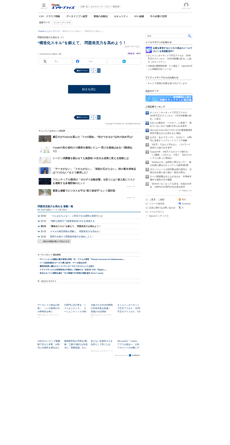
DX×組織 (139, 16)
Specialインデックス (159, 216)
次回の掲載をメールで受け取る (54, 210)
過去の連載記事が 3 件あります (56, 241)
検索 (189, 36)
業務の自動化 (101, 16)
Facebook (186, 204)
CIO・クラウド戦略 (49, 16)
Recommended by (121, 355)
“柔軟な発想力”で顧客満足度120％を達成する (72, 221)
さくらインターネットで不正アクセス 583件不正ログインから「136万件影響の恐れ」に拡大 (171, 115)
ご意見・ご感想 (156, 199)
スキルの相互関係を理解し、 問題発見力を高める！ (75, 231)
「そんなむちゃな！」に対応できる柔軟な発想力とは (76, 216)
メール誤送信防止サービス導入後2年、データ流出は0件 (63, 263)
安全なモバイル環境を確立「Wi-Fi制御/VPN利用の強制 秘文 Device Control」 (72, 273)
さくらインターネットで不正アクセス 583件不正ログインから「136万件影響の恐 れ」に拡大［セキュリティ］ (170, 58)
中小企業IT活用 (158, 16)
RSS (184, 199)
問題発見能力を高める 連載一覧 (55, 206)
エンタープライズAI (62, 22)
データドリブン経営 (76, 16)
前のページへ (82, 70)
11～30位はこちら (185, 190)
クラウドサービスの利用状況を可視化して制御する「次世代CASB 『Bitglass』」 (74, 270)
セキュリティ (121, 16)
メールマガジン (156, 212)
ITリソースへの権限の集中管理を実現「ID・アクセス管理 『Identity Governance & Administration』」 (83, 259)
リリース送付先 (156, 204)
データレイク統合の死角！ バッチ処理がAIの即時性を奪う (49, 308)
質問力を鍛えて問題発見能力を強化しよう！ (72, 236)
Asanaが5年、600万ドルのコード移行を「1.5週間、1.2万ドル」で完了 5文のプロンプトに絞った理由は (171, 155)
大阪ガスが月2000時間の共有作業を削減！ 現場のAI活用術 (102, 308)
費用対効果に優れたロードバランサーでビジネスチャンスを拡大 (67, 266)
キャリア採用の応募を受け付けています (167, 83)
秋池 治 (131, 53)
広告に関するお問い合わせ (162, 208)
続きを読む (89, 89)
